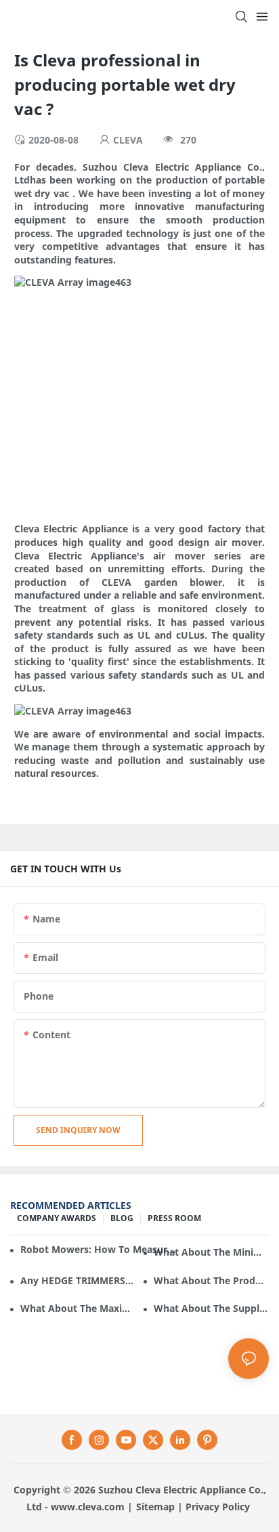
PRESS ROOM (174, 1218)
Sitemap (155, 1506)
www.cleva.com (88, 1506)
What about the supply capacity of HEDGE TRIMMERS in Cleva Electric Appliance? (211, 1308)
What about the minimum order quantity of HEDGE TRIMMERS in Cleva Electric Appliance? (211, 1252)
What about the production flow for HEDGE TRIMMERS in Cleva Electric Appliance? (211, 1280)
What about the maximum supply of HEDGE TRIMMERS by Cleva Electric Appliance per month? (77, 1308)
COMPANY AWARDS (56, 1218)
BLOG (121, 1218)
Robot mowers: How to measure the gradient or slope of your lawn (98, 1249)
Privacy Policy (218, 1506)
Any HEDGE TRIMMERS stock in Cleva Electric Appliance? (77, 1280)
